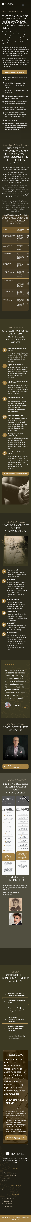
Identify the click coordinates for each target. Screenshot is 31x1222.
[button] (22, 5)
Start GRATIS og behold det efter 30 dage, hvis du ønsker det (22, 855)
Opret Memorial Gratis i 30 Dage (8, 857)
